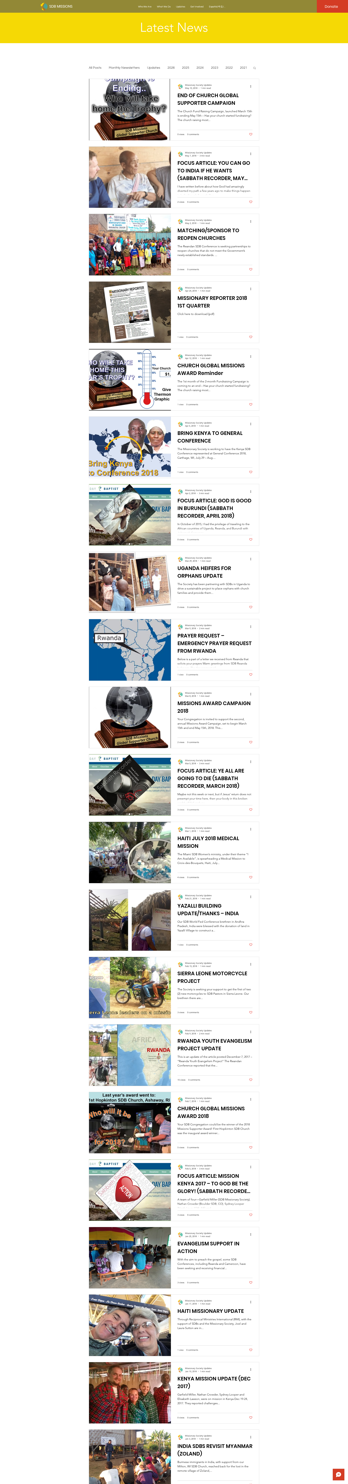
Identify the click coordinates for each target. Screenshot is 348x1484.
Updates (153, 67)
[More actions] (252, 86)
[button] (144, 6)
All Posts (95, 67)
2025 (185, 67)
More (229, 67)
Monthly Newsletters (124, 67)
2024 (200, 67)
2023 (214, 67)
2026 (171, 67)
